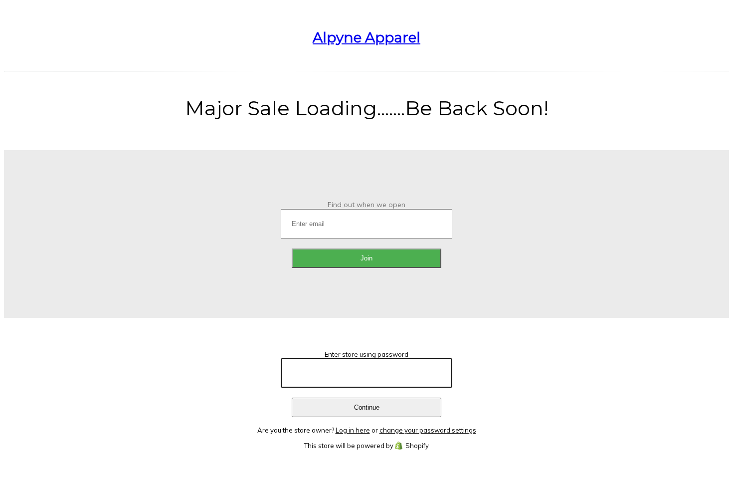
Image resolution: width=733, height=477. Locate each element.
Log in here (353, 430)
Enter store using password (366, 354)
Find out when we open (366, 204)
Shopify (417, 446)
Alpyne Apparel (366, 37)
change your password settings (427, 430)
